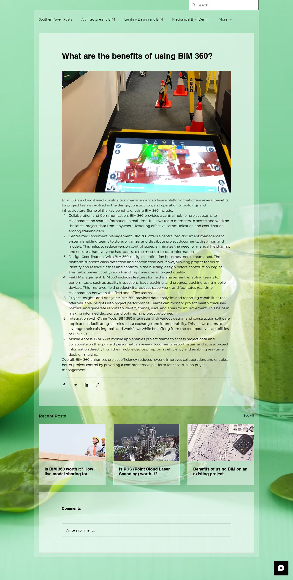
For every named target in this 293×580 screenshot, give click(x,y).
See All (248, 415)
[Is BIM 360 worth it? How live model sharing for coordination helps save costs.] (72, 442)
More (223, 19)
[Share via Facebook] (64, 385)
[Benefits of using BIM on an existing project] (221, 442)
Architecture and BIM (98, 19)
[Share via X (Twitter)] (75, 385)
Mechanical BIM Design (190, 19)
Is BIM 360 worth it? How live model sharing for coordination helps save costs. (69, 471)
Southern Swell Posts (55, 19)
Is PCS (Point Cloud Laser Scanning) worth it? (144, 471)
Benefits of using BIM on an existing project (220, 471)
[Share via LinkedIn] (86, 385)
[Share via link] (97, 385)
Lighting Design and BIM (143, 19)
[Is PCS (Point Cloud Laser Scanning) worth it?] (147, 442)
